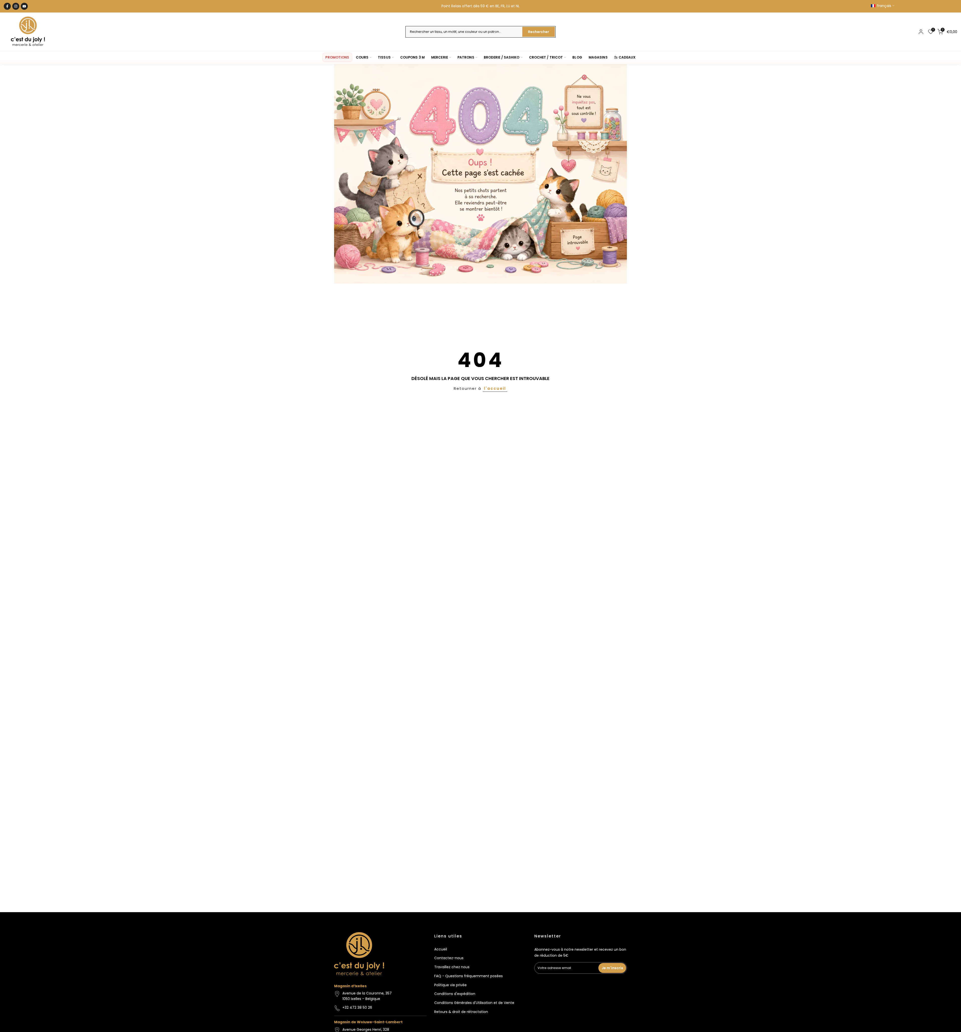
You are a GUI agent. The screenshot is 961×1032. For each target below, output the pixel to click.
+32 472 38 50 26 (357, 1007)
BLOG (577, 57)
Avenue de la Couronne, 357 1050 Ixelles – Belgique (367, 996)
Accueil (440, 949)
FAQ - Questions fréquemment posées (468, 975)
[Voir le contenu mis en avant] (480, 174)
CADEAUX (627, 57)
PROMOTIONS (337, 57)
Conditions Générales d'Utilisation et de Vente (474, 1002)
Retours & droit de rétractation (461, 1011)
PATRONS (465, 57)
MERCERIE (439, 57)
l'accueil (495, 388)
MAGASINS (598, 57)
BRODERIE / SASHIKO (502, 57)
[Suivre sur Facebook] (7, 6)
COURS (362, 57)
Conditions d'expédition (454, 993)
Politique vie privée (450, 984)
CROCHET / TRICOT (546, 57)
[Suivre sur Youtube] (24, 6)
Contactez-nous (448, 957)
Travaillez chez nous (451, 966)
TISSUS (384, 57)
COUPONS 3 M (412, 57)
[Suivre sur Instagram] (15, 6)
